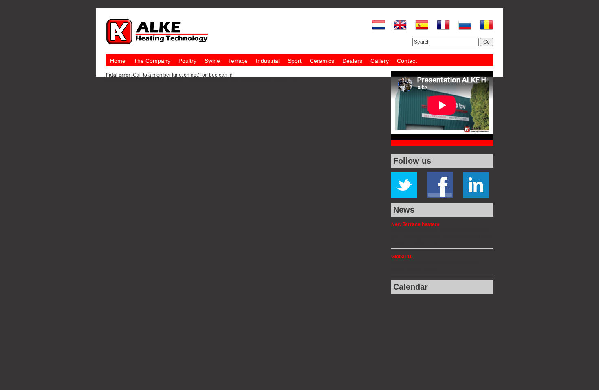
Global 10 (402, 256)
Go (486, 42)
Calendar (410, 286)
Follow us (412, 160)
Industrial (268, 61)
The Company (152, 61)
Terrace (238, 61)
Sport (295, 61)
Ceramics (322, 61)
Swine (212, 61)
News (403, 209)
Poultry (187, 61)
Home (118, 61)
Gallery (379, 61)
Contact (407, 61)
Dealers (352, 61)
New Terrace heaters (415, 224)
